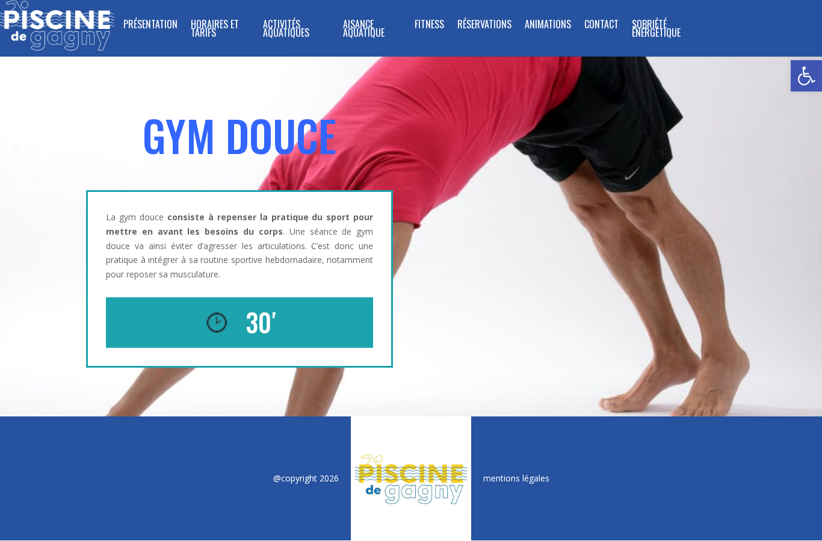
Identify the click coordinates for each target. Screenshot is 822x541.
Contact (601, 25)
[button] (806, 75)
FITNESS (429, 25)
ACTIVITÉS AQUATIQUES (286, 30)
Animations (548, 25)
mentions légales (516, 478)
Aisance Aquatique (364, 30)
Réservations (484, 25)
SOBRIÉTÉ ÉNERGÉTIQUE (656, 30)
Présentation (150, 25)
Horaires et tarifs (215, 30)
